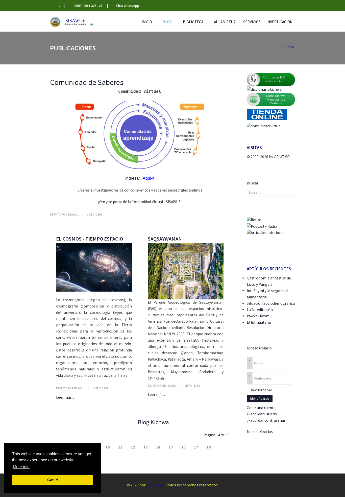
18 (209, 447)
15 (171, 447)
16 (183, 447)
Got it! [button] (52, 480)
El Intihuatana (259, 322)
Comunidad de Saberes (86, 82)
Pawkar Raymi (258, 316)
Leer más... (65, 397)
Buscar (252, 183)
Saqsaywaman (165, 238)
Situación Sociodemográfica (271, 303)
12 (133, 447)
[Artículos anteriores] (265, 232)
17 (196, 447)
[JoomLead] (71, 21)
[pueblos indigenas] (254, 219)
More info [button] (21, 467)
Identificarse (259, 398)
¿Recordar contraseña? (266, 420)
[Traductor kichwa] (264, 89)
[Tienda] (267, 114)
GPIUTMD (282, 156)
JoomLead (155, 485)
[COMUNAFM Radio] (271, 79)
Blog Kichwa (153, 422)
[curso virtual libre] (271, 99)
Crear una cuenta (261, 407)
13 (145, 447)
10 (108, 447)
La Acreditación (260, 309)
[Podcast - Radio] (262, 226)
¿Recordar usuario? (263, 414)
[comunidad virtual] (264, 126)
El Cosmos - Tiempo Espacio (89, 238)
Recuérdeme (261, 390)
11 (120, 447)
